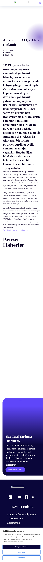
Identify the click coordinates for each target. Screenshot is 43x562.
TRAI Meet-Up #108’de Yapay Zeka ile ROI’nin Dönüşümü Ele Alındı (20, 296)
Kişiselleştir (21, 552)
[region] (21, 545)
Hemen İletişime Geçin (15, 483)
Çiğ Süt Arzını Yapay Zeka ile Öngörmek (18, 393)
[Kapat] (41, 529)
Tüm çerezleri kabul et (21, 547)
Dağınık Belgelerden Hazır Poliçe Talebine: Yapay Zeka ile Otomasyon (19, 346)
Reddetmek (21, 557)
